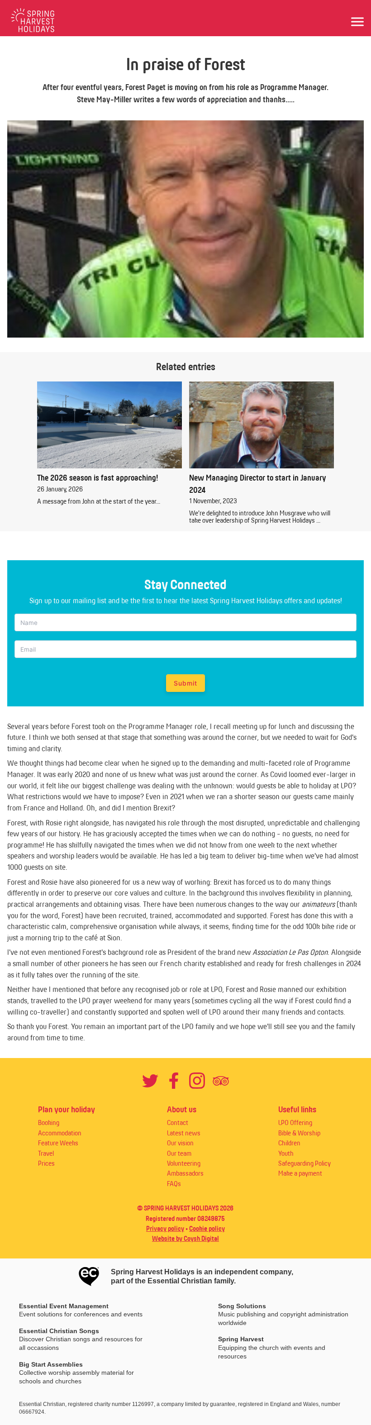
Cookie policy (207, 1228)
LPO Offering (295, 1122)
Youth (286, 1153)
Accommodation (59, 1133)
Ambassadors (185, 1173)
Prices (46, 1163)
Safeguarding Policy (304, 1163)
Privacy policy (165, 1228)
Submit (185, 683)
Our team (179, 1153)
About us (181, 1109)
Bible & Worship (299, 1133)
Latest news (183, 1133)
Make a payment (300, 1173)
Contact (177, 1122)
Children (289, 1143)
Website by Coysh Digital (185, 1238)
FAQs (174, 1183)
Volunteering (183, 1163)
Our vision (180, 1143)
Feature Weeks (58, 1143)
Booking (48, 1122)
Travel (46, 1153)
